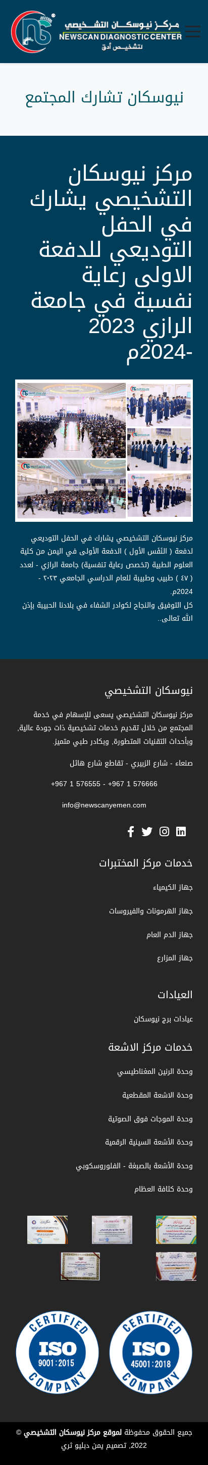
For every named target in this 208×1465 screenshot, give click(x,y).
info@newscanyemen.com (104, 805)
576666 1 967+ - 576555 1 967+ (104, 784)
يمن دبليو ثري (82, 1445)
